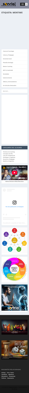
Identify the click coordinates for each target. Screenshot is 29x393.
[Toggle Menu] (22, 4)
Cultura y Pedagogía (8, 55)
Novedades (6, 74)
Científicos (4, 374)
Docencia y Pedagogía (9, 159)
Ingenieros (11, 374)
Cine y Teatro (10, 372)
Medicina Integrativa (8, 161)
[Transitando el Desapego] (14, 21)
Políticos (3, 378)
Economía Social (7, 59)
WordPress (14, 389)
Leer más (6, 42)
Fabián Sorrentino (13, 31)
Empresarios (10, 378)
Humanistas (12, 376)
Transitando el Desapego (12, 29)
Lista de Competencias (9, 155)
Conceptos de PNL (8, 153)
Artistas (3, 372)
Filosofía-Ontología (8, 62)
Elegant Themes (13, 387)
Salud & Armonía (7, 78)
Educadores (4, 376)
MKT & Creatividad (8, 70)
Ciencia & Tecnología (8, 51)
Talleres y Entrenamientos (10, 81)
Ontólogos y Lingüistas (9, 157)
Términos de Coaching (9, 152)
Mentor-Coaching (7, 32)
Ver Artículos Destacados (9, 85)
